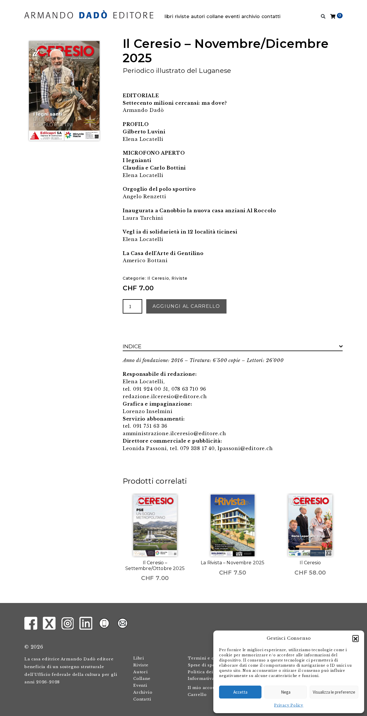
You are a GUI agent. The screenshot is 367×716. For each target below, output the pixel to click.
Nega (285, 692)
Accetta (240, 692)
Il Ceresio (158, 278)
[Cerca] (323, 16)
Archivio (250, 16)
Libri (169, 16)
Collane (214, 16)
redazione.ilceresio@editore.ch (165, 396)
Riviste (182, 16)
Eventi (232, 16)
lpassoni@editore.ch (245, 448)
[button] (355, 638)
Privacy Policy (288, 705)
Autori (198, 16)
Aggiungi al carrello (186, 306)
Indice (132, 346)
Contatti (270, 16)
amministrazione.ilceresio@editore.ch (174, 433)
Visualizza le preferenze (334, 692)
